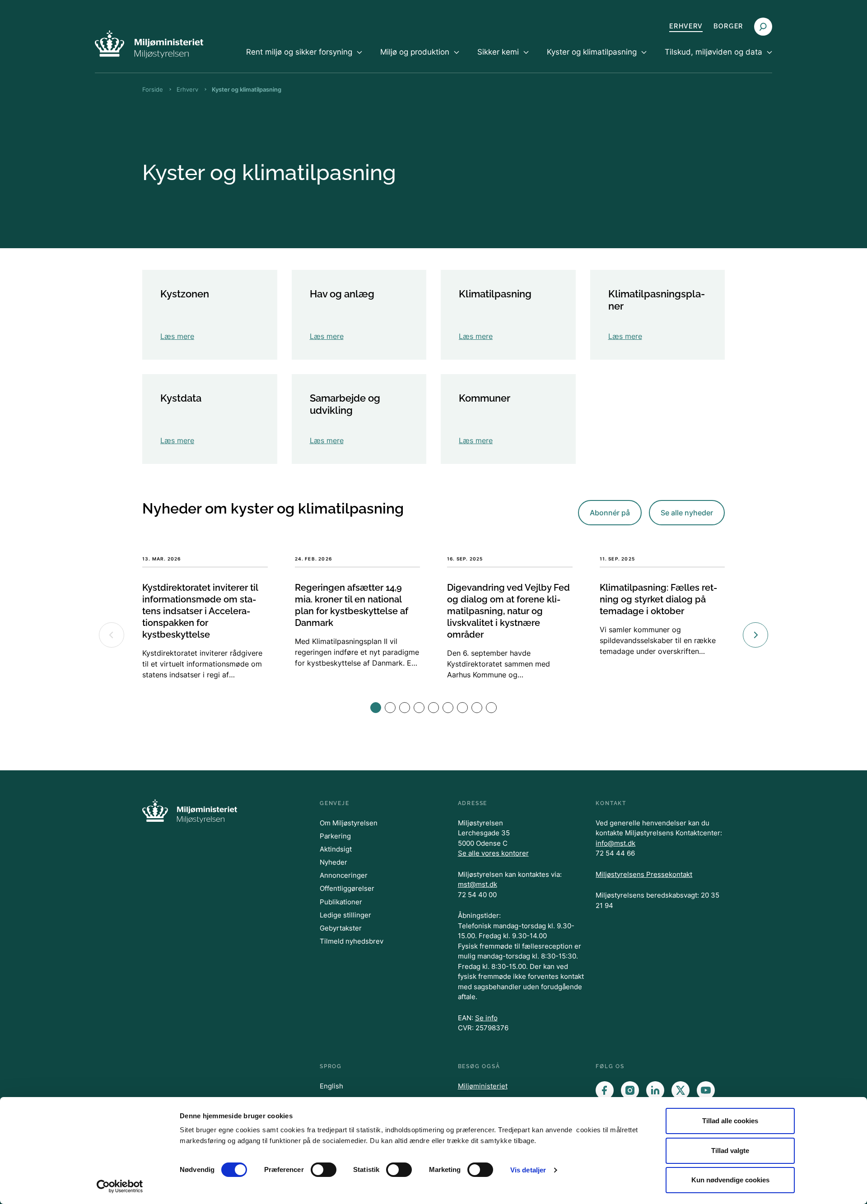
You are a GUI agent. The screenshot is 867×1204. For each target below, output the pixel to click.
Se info (486, 1018)
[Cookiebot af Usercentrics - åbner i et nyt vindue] (119, 1186)
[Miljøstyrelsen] (149, 44)
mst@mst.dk (477, 884)
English (331, 1086)
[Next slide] (755, 635)
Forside (152, 89)
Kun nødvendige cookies (730, 1180)
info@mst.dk (615, 843)
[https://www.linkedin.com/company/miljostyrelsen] (655, 1090)
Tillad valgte (730, 1150)
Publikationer (341, 902)
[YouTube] (706, 1090)
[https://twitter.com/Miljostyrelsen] (680, 1090)
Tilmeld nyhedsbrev (351, 941)
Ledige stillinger (345, 915)
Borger (728, 26)
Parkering (335, 836)
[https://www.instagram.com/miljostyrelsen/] (630, 1090)
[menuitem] (304, 59)
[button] (375, 707)
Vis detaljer (528, 1170)
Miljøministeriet (483, 1086)
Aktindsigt (336, 849)
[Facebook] (605, 1090)
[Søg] (763, 27)
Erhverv (686, 26)
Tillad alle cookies (730, 1121)
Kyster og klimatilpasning (246, 89)
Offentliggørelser (347, 888)
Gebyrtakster (341, 928)
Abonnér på (610, 512)
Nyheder (333, 862)
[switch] (323, 1169)
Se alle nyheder (687, 512)
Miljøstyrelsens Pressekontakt (644, 874)
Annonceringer (344, 875)
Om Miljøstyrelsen (349, 823)
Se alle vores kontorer (493, 853)
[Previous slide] (111, 635)
